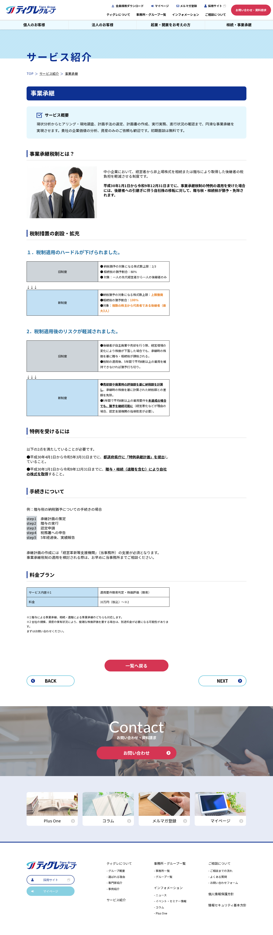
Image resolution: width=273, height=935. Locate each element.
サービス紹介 (49, 73)
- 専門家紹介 (114, 883)
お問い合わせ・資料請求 (251, 10)
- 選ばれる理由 (116, 877)
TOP (30, 73)
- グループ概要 (116, 871)
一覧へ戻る (136, 665)
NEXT (222, 680)
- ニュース (160, 895)
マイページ (162, 6)
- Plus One (160, 913)
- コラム (159, 907)
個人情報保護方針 (221, 893)
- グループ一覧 (163, 877)
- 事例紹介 (113, 889)
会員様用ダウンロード (130, 6)
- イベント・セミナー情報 (170, 901)
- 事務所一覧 (162, 871)
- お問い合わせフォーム (223, 883)
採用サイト (215, 6)
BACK (50, 680)
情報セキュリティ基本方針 (227, 905)
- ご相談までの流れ (220, 871)
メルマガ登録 (188, 6)
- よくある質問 (217, 877)
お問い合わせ (136, 753)
